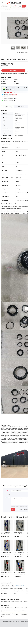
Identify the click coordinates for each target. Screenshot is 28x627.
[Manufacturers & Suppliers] (14, 2)
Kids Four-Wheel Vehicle (19, 591)
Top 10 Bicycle (24, 614)
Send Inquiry (13, 70)
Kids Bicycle (3, 591)
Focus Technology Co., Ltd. (17, 621)
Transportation (8, 9)
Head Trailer (15, 614)
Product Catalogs (20, 585)
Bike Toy (15, 593)
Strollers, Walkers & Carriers (7, 588)
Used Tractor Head (6, 614)
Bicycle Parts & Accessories (17, 9)
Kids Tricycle (4, 593)
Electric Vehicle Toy (18, 588)
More (2, 595)
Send (13, 509)
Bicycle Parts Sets (21, 611)
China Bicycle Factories (7, 607)
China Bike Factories (19, 607)
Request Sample (23, 73)
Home (2, 9)
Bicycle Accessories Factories (8, 611)
